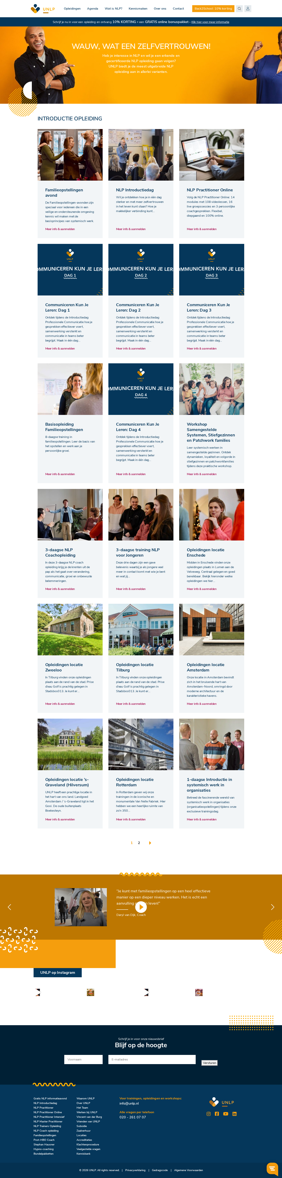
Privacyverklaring (135, 1170)
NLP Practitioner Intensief (49, 1117)
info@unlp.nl (129, 1103)
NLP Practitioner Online (48, 1112)
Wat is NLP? (113, 9)
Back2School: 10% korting (213, 9)
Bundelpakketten (44, 1154)
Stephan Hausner (44, 1144)
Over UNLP (83, 1103)
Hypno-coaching (44, 1149)
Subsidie (82, 1126)
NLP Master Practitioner (48, 1121)
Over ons (160, 9)
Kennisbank (83, 1154)
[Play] (141, 907)
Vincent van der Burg (89, 1117)
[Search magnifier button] (239, 8)
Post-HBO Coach (44, 1140)
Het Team (82, 1108)
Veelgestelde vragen (88, 1149)
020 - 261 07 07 (133, 1117)
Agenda (92, 9)
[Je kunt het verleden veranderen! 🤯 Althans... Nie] (144, 992)
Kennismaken (138, 9)
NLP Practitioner (43, 1108)
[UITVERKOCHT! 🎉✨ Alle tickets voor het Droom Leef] (90, 992)
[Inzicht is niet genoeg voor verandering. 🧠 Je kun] (36, 992)
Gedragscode (160, 1170)
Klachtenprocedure (88, 1144)
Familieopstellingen (45, 1135)
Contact (178, 9)
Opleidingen (72, 9)
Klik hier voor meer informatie (210, 22)
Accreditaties (84, 1140)
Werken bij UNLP (87, 1112)
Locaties (82, 1135)
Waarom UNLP (86, 1098)
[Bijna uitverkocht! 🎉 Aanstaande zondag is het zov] (199, 992)
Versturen (209, 1063)
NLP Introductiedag (45, 1103)
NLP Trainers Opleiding (47, 1126)
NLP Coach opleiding (46, 1131)
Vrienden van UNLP (88, 1121)
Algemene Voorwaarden (188, 1170)
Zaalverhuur (84, 1131)
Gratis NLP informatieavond (50, 1098)
